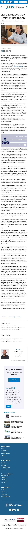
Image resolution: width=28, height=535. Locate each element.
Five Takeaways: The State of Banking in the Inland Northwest (12, 327)
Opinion (2, 455)
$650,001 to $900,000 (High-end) (14, 401)
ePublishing (21, 528)
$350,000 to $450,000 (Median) (14, 397)
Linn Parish (9, 48)
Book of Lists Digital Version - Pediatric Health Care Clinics (12, 337)
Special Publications (5, 467)
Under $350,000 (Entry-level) (13, 396)
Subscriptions (4, 481)
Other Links (5, 487)
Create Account (23, 1)
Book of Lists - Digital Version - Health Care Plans (10, 339)
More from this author (17, 360)
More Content (5, 460)
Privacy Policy (4, 494)
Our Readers (3, 477)
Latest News (4, 316)
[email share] (9, 51)
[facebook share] (7, 51)
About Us (3, 489)
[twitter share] (4, 51)
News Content (5, 446)
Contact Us (3, 491)
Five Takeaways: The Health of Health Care (9, 325)
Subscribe (14, 379)
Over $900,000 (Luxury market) (14, 402)
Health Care (11, 316)
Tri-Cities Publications (5, 496)
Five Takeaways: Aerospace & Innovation (18, 354)
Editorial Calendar (5, 475)
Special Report (4, 450)
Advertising (3, 479)
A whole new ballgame (16, 416)
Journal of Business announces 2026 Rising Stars (16, 432)
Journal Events (4, 492)
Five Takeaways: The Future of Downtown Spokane (10, 329)
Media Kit (3, 482)
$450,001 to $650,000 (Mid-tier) (14, 399)
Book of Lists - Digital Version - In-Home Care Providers (11, 341)
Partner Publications (5, 469)
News (2, 448)
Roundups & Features (5, 453)
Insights (18, 316)
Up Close (3, 452)
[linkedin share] (2, 51)
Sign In (16, 1)
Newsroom (3, 465)
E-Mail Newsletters (5, 463)
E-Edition (3, 462)
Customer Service (7, 474)
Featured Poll (10, 388)
